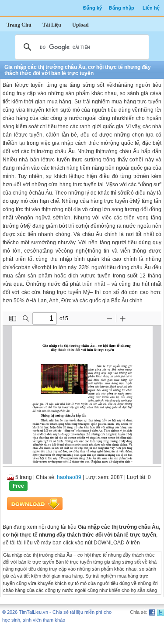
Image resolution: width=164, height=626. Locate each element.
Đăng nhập (121, 7)
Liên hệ (151, 7)
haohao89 (69, 477)
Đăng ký (92, 7)
